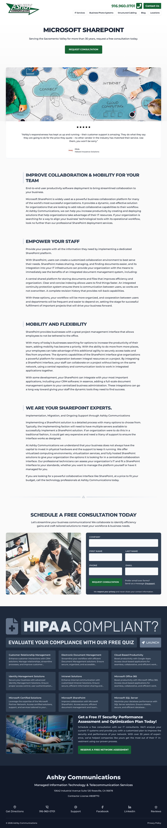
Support (76, 811)
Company (94, 537)
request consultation (83, 49)
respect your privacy (106, 592)
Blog (143, 13)
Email (129, 565)
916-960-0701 (47, 811)
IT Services (80, 13)
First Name (95, 551)
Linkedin (129, 811)
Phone (93, 565)
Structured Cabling (127, 13)
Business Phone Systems (101, 13)
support (151, 583)
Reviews (156, 811)
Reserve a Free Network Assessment (104, 749)
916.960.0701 (123, 6)
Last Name (132, 551)
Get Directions (15, 811)
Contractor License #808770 (83, 796)
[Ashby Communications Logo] (22, 9)
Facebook (102, 811)
